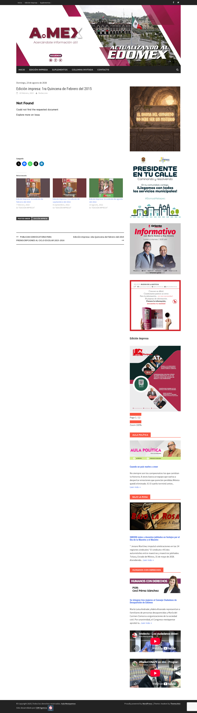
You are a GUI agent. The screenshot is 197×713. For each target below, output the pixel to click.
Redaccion (43, 93)
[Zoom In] (138, 421)
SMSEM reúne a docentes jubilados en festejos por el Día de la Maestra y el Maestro (155, 538)
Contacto (103, 69)
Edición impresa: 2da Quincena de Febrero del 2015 (98, 236)
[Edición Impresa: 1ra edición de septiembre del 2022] (69, 188)
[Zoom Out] (133, 421)
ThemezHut (175, 703)
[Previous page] (133, 414)
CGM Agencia (41, 708)
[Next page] (138, 414)
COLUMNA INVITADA (82, 69)
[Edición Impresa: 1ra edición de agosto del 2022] (106, 188)
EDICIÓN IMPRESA (40, 218)
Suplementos (45, 2)
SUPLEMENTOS (59, 69)
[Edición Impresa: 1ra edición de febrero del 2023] (33, 188)
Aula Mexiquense (68, 703)
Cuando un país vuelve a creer (144, 466)
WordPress (147, 703)
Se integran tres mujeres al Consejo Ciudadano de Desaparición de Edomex (153, 601)
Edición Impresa (31, 2)
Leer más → (135, 487)
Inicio (20, 2)
